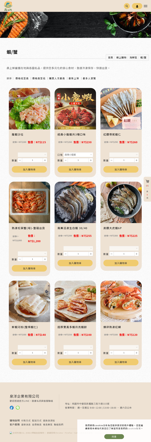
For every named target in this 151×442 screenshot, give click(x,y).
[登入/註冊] (137, 6)
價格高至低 (39, 78)
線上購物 (121, 57)
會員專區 (47, 424)
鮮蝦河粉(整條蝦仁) (25, 327)
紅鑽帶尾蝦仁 (112, 134)
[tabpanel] (75, 25)
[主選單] (145, 6)
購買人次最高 (57, 78)
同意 (114, 436)
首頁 (110, 57)
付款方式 (26, 420)
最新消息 (26, 424)
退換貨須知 (49, 420)
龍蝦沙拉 (18, 134)
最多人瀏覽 (89, 78)
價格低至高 (22, 78)
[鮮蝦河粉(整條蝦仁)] (29, 301)
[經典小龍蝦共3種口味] (75, 108)
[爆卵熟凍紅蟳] (121, 301)
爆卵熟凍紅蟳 (112, 327)
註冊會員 (37, 424)
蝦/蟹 (143, 57)
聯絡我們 (58, 424)
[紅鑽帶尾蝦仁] (121, 108)
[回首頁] (8, 6)
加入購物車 (29, 169)
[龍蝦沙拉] (29, 108)
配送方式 (37, 420)
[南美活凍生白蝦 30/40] (75, 202)
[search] (127, 6)
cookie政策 (134, 428)
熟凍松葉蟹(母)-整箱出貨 (28, 228)
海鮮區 (133, 57)
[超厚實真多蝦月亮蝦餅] (75, 301)
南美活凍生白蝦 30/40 (72, 228)
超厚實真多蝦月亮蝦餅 (72, 327)
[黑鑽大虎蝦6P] (121, 202)
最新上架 (74, 78)
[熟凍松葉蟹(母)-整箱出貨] (29, 202)
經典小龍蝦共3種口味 (72, 134)
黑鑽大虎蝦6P (112, 228)
